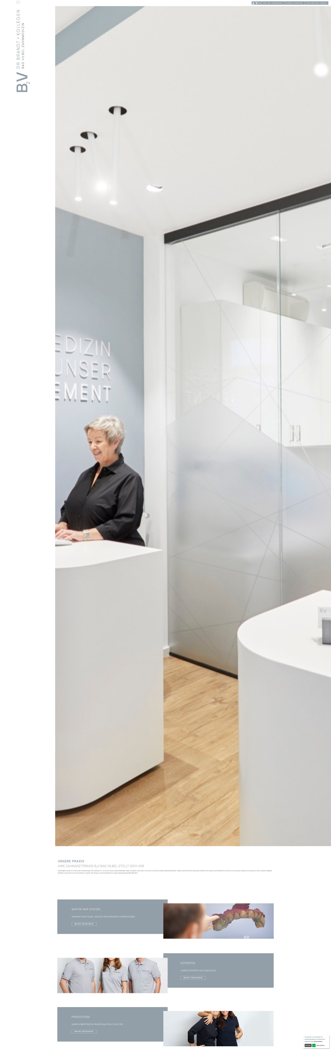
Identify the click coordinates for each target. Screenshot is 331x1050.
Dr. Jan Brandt (104, 871)
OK (314, 1045)
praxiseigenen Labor (253, 871)
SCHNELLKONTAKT (294, 3)
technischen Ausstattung (232, 871)
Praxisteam (148, 871)
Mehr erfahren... (321, 1045)
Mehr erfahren (84, 924)
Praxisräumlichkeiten (78, 873)
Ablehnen (308, 1045)
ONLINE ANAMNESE (272, 3)
